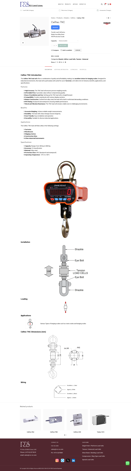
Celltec (73, 18)
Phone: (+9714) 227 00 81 (28, 452)
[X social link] (58, 62)
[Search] (101, 4)
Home (53, 18)
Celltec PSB (54, 432)
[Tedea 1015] (100, 419)
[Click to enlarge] (23, 43)
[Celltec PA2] (30, 419)
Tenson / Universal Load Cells (91, 449)
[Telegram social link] (65, 62)
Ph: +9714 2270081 (57, 453)
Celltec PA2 (30, 432)
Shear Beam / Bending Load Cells (92, 453)
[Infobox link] (27, 10)
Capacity (54, 41)
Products (60, 18)
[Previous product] (106, 18)
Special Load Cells (88, 459)
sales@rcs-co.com (57, 449)
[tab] (48, 68)
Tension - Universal (82, 59)
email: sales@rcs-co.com (28, 455)
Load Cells (72, 59)
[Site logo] (31, 4)
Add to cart (62, 45)
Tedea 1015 (100, 432)
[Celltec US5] (77, 419)
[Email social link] (60, 62)
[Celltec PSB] (53, 419)
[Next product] (110, 18)
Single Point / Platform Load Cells (93, 446)
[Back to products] (108, 18)
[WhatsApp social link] (63, 62)
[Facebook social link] (56, 62)
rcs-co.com (54, 446)
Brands (66, 18)
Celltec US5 (77, 432)
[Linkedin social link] (62, 62)
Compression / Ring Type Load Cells (93, 456)
